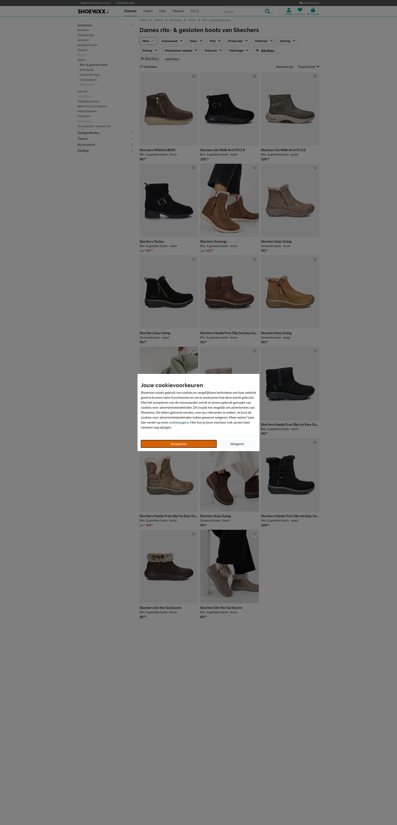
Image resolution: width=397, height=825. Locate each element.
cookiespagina (179, 422)
